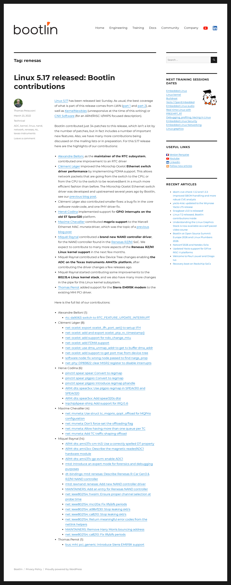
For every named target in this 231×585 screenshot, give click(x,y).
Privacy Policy (34, 569)
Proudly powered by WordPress (63, 569)
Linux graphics (175, 128)
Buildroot (171, 98)
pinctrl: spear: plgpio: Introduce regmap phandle (100, 383)
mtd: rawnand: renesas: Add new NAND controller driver (105, 484)
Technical (19, 120)
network (19, 129)
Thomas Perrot (68, 287)
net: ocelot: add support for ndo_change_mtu (98, 338)
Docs (152, 28)
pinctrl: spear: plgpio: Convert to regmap (94, 378)
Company (191, 28)
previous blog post (82, 196)
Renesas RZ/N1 (122, 242)
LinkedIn (174, 162)
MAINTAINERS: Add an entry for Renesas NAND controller (106, 489)
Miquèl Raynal (68, 237)
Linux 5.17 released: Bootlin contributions (64, 82)
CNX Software (65, 116)
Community (170, 28)
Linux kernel (173, 94)
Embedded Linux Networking (184, 124)
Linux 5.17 (61, 100)
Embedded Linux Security (181, 121)
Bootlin (18, 569)
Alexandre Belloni (70, 156)
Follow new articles (181, 165)
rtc (36, 129)
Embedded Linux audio (180, 105)
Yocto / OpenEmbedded (180, 102)
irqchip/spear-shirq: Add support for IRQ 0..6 (96, 403)
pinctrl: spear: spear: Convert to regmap (93, 373)
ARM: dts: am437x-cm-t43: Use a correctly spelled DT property (109, 443)
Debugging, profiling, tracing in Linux (188, 117)
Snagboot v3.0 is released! (188, 210)
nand (39, 125)
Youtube (175, 158)
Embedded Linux (176, 90)
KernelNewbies (76, 111)
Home (99, 28)
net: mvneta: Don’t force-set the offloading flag (99, 423)
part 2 (142, 106)
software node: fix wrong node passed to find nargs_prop (106, 358)
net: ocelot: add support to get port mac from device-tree (106, 353)
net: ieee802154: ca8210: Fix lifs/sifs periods (95, 534)
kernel (24, 125)
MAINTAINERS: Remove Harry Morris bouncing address (104, 529)
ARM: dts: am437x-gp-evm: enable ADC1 (94, 459)
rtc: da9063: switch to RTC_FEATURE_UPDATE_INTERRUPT (107, 317)
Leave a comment (24, 138)
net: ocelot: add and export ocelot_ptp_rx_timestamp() (105, 332)
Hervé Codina (68, 211)
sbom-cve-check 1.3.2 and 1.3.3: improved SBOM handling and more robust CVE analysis (194, 195)
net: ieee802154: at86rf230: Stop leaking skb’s (97, 509)
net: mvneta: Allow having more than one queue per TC (105, 428)
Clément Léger (69, 166)
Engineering (118, 28)
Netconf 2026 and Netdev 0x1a (191, 244)
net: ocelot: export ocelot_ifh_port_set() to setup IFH (103, 327)
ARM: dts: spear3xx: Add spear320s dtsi (93, 398)
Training (138, 28)
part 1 (127, 106)
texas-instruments (24, 133)
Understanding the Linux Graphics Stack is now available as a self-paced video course (195, 226)
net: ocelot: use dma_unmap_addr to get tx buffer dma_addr (109, 348)
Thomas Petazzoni (25, 110)
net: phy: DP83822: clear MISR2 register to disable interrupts (108, 363)
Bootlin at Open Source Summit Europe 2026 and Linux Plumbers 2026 (192, 237)
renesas (29, 129)
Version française (179, 154)
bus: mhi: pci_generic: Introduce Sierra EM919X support (104, 544)
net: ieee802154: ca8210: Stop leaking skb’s (95, 514)
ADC (16, 125)
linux (32, 125)
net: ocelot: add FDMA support (87, 343)
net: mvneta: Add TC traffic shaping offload (96, 433)
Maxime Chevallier (71, 222)
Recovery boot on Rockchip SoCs (192, 263)
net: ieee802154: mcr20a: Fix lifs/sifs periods (96, 504)
